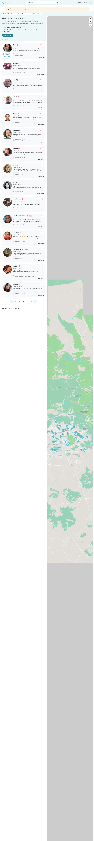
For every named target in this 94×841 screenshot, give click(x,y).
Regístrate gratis (7, 35)
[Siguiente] (35, 301)
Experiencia (15, 13)
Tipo (6, 13)
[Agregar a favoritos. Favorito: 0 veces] (42, 63)
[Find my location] (90, 25)
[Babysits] (6, 2)
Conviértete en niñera (81, 2)
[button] (52, 449)
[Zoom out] (90, 21)
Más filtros (38, 13)
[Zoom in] (90, 18)
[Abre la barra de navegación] (90, 2)
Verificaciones (27, 13)
